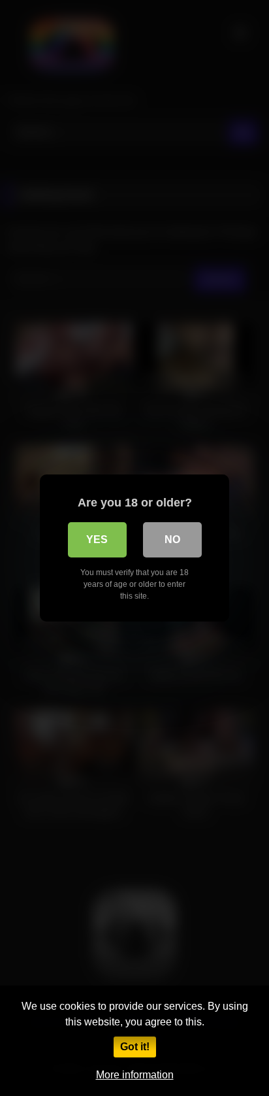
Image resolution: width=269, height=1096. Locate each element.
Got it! (135, 1046)
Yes (97, 539)
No (172, 539)
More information (135, 1074)
